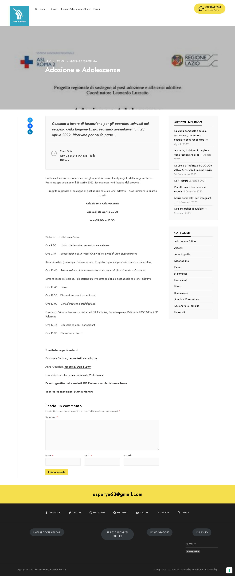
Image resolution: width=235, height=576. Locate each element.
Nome (49, 455)
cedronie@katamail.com (83, 358)
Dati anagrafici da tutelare (189, 209)
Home (48, 61)
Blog (53, 9)
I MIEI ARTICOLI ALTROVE (47, 532)
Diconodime (181, 261)
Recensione (181, 293)
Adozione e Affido (185, 241)
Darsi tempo (181, 181)
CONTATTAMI (213, 8)
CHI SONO (202, 532)
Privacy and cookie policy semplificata (185, 569)
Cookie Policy (211, 569)
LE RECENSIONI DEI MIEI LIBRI (117, 534)
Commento (51, 416)
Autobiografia (182, 254)
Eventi (97, 9)
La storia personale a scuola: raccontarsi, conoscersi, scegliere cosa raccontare (190, 135)
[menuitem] (42, 8)
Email (88, 455)
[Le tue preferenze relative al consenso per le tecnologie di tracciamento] (229, 570)
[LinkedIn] (30, 132)
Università (179, 312)
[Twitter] (30, 120)
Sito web (127, 455)
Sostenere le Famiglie (186, 306)
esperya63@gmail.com (77, 367)
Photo (177, 286)
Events (60, 61)
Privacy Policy (193, 551)
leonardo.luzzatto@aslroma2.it (85, 375)
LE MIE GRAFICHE (159, 532)
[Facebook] (30, 126)
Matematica (180, 274)
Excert (177, 267)
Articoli (178, 248)
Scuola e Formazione (186, 299)
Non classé (180, 280)
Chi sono (40, 9)
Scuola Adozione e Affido (75, 9)
